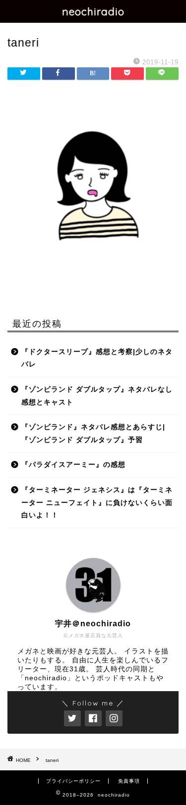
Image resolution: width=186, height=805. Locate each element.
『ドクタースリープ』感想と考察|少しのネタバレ (97, 358)
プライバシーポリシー (73, 781)
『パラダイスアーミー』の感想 (73, 464)
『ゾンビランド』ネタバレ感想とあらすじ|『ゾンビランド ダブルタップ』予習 (93, 433)
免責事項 (129, 781)
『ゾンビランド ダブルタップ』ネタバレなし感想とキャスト (97, 396)
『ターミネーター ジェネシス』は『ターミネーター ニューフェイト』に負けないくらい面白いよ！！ (97, 502)
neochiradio (93, 11)
